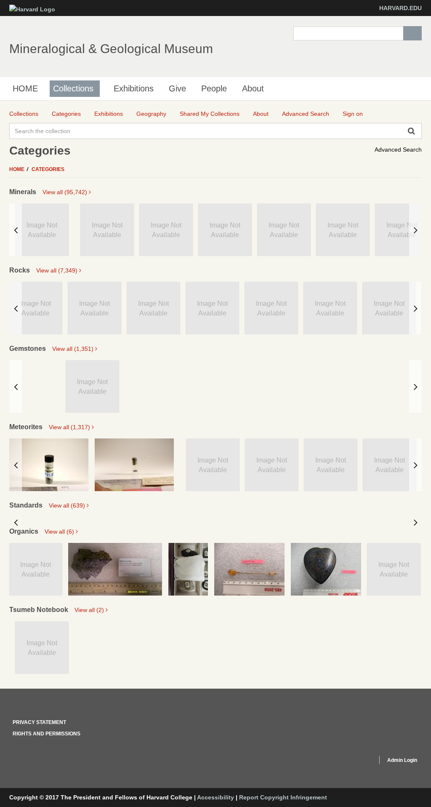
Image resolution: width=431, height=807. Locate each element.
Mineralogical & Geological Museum (111, 49)
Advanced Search (398, 149)
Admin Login (402, 760)
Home (17, 169)
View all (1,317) (70, 427)
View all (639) (68, 505)
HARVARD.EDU (400, 8)
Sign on (353, 113)
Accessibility (215, 797)
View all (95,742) (66, 192)
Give (177, 88)
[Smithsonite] (115, 569)
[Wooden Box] (326, 569)
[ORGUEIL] (134, 464)
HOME (25, 88)
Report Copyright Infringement (283, 797)
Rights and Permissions (46, 734)
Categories (48, 169)
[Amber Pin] (249, 569)
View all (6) (60, 531)
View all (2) (90, 610)
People (214, 88)
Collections (73, 88)
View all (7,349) (57, 270)
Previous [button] (15, 229)
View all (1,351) (73, 348)
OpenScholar (355, 761)
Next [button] (415, 229)
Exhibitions (134, 88)
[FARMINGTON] (48, 464)
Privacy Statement (39, 722)
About (253, 88)
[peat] (188, 569)
